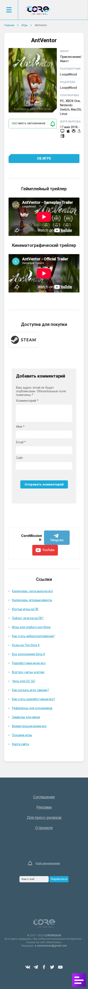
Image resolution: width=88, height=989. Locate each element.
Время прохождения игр (29, 726)
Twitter (52, 967)
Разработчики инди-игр (28, 663)
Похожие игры (22, 735)
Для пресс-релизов (44, 817)
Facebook (44, 967)
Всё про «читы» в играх (28, 672)
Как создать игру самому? (30, 690)
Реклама (44, 807)
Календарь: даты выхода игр (32, 591)
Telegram (35, 967)
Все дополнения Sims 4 (28, 654)
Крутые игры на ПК (25, 609)
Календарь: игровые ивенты (32, 600)
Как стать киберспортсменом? (33, 636)
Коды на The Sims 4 (26, 645)
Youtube (60, 967)
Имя (20, 427)
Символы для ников (26, 717)
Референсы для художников (32, 708)
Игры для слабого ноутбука (31, 627)
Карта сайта (20, 744)
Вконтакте (27, 967)
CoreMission (38, 10)
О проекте (44, 828)
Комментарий (27, 401)
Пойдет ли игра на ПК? (28, 618)
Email (21, 442)
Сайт (19, 458)
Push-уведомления (48, 863)
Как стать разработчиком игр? (33, 699)
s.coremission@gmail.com (51, 945)
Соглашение (44, 797)
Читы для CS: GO (23, 681)
